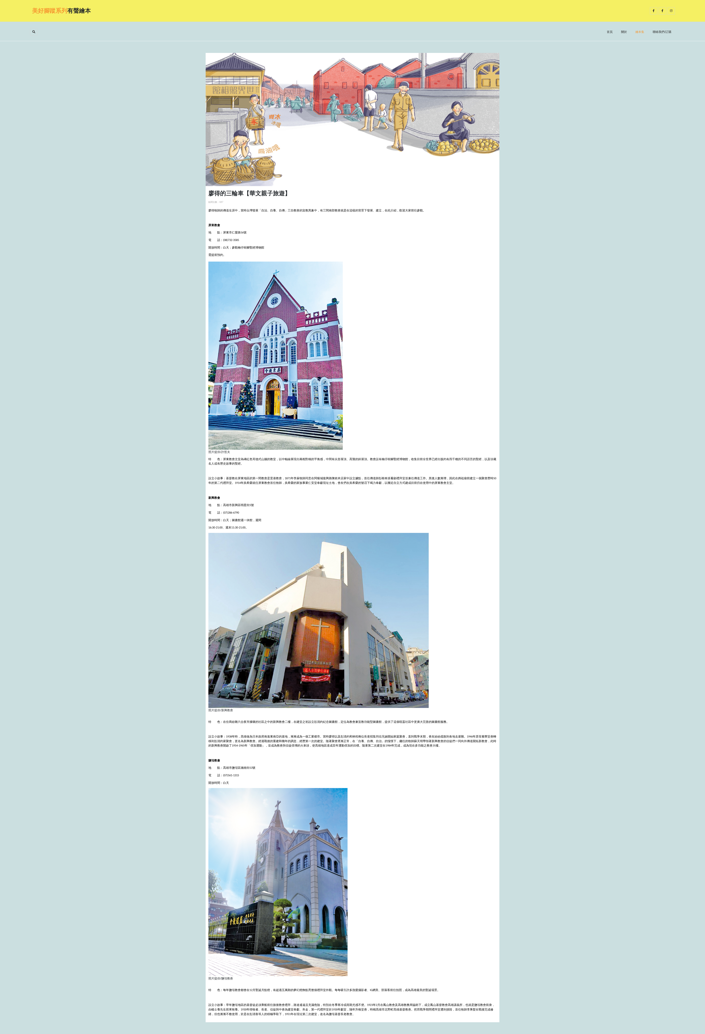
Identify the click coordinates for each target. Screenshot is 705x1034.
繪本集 (639, 32)
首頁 (610, 32)
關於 (624, 32)
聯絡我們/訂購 (662, 32)
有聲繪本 (61, 10)
